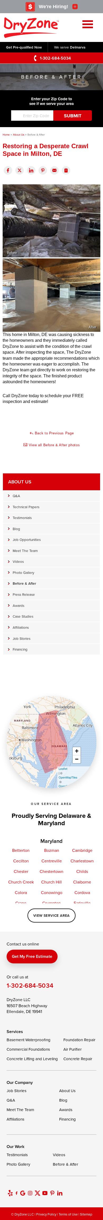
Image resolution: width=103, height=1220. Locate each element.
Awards (18, 605)
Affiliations (21, 627)
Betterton (21, 850)
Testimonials (22, 517)
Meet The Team (25, 550)
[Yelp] (10, 1193)
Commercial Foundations (28, 1049)
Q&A (16, 495)
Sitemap (86, 1214)
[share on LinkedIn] (31, 170)
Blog (16, 528)
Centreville (51, 861)
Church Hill (51, 882)
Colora (21, 892)
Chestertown (51, 871)
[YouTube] (45, 1193)
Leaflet (63, 768)
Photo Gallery (23, 572)
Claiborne (82, 882)
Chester (21, 871)
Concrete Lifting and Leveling (32, 1059)
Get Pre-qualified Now (24, 47)
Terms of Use (68, 1214)
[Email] (54, 170)
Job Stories (21, 638)
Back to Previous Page (54, 433)
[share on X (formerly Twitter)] (19, 170)
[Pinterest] (52, 1193)
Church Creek (21, 882)
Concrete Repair (77, 1059)
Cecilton (21, 861)
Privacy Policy (46, 1214)
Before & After (24, 583)
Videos (18, 561)
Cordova (82, 892)
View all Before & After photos (53, 445)
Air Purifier (72, 1049)
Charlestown (82, 861)
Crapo (20, 903)
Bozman (51, 850)
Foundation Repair (79, 1040)
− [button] (76, 759)
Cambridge (82, 850)
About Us (19, 481)
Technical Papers (26, 506)
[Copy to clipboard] (66, 170)
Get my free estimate (32, 956)
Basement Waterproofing (28, 1040)
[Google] (23, 1193)
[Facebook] (16, 1193)
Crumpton (51, 903)
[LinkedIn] (60, 1193)
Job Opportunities (27, 539)
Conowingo (51, 892)
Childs (82, 871)
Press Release (24, 594)
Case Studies (23, 616)
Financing (20, 649)
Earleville (82, 903)
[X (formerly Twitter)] (37, 1193)
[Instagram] (30, 1193)
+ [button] (76, 751)
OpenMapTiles (68, 777)
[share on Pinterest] (43, 170)
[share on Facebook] (8, 170)
